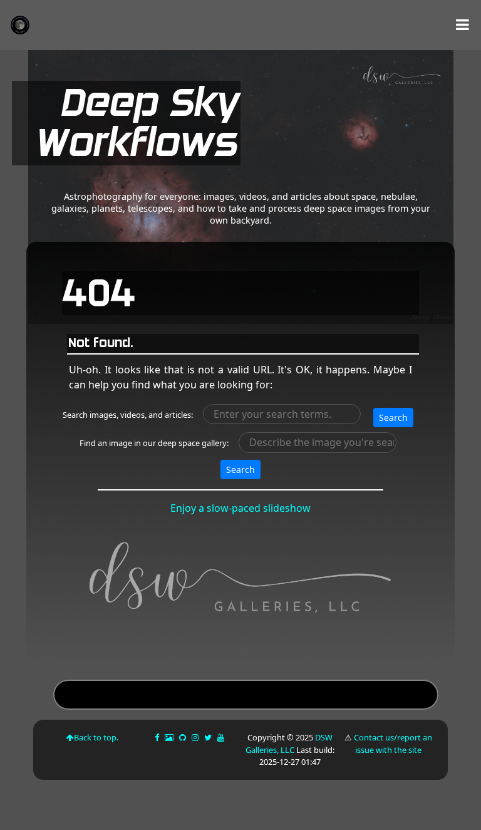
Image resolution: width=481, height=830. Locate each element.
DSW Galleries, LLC (289, 743)
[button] (462, 24)
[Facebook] (158, 737)
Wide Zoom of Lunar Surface (245, 696)
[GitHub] (183, 737)
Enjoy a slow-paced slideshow (240, 508)
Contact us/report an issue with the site (393, 743)
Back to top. (96, 737)
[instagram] (195, 737)
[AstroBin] (170, 737)
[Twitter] (209, 737)
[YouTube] (221, 737)
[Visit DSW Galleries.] (242, 583)
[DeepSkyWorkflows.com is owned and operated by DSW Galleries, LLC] (343, 123)
